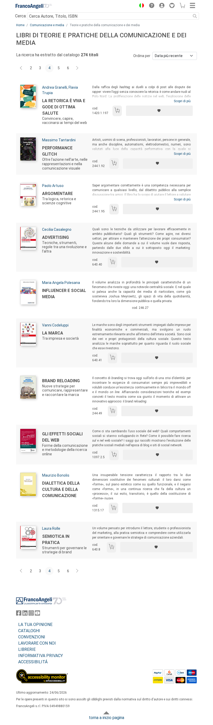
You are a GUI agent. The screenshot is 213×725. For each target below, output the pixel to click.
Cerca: (20, 15)
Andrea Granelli (54, 87)
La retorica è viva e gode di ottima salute (63, 107)
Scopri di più (182, 101)
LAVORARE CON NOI (37, 643)
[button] (140, 6)
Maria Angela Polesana (61, 283)
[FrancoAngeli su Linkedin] (25, 614)
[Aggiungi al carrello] (117, 111)
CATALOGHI (29, 630)
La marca (52, 333)
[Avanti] (77, 68)
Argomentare (57, 193)
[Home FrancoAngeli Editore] (34, 6)
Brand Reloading (61, 380)
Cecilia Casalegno (56, 229)
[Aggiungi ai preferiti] (159, 111)
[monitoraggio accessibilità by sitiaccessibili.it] (42, 672)
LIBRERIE (27, 649)
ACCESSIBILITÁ (33, 661)
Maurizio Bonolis (55, 475)
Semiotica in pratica (55, 539)
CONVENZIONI (31, 637)
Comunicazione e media (47, 25)
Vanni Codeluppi (55, 325)
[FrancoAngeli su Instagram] (31, 614)
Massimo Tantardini (59, 140)
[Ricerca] (195, 16)
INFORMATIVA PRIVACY (40, 655)
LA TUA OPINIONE (35, 624)
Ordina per (141, 56)
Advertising (55, 237)
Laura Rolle (51, 528)
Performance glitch (57, 151)
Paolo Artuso (53, 186)
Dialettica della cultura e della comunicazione (61, 489)
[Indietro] (21, 68)
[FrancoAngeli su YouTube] (37, 614)
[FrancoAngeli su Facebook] (18, 614)
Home (20, 25)
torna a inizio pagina (106, 717)
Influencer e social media (64, 293)
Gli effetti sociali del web (62, 437)
